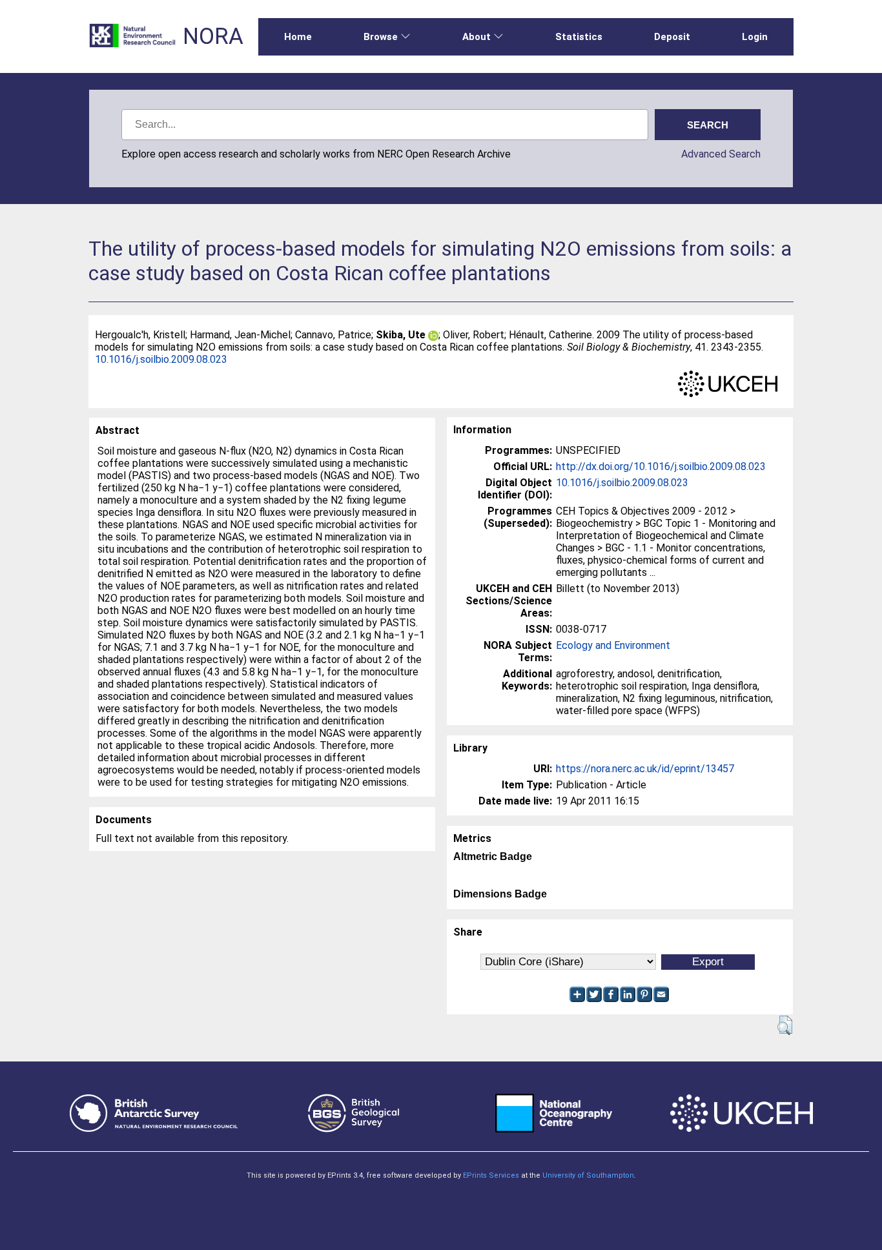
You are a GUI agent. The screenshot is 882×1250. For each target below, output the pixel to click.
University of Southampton (588, 1175)
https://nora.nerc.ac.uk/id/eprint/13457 (645, 769)
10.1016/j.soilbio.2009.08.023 (161, 359)
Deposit (672, 37)
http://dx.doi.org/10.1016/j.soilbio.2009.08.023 (661, 466)
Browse (381, 37)
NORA (213, 36)
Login (755, 37)
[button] (784, 1025)
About (476, 37)
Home (298, 37)
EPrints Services (491, 1175)
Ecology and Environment (613, 645)
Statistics (578, 37)
